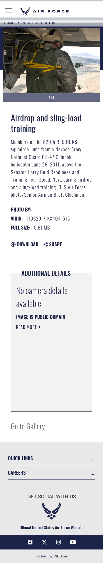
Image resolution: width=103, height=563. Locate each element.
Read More (27, 327)
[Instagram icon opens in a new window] (59, 542)
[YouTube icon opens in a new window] (73, 542)
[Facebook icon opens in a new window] (30, 542)
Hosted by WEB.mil (52, 556)
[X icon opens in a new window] (44, 542)
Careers (17, 472)
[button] (8, 11)
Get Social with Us (51, 497)
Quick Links (20, 458)
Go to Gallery (28, 426)
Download (27, 244)
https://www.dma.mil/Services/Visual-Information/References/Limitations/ (48, 401)
